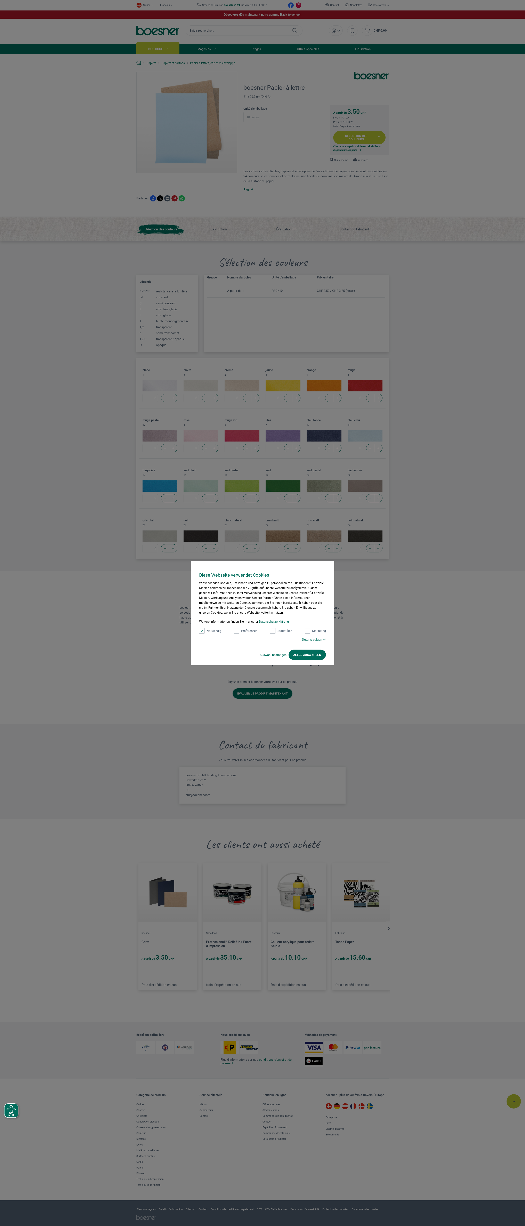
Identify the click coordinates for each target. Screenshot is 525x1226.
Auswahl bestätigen (273, 655)
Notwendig (214, 631)
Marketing (319, 631)
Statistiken (284, 631)
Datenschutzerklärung (274, 621)
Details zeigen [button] (312, 640)
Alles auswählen (307, 655)
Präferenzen (249, 631)
